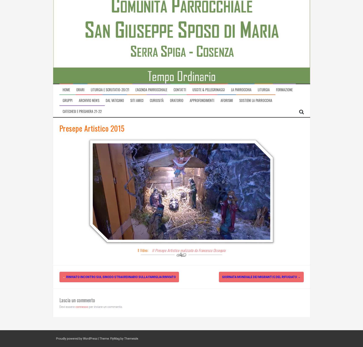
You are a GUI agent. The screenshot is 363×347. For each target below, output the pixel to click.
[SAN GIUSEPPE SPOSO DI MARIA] (122, 41)
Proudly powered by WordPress (77, 338)
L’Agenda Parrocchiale (151, 89)
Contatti (180, 89)
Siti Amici (136, 100)
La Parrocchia (241, 89)
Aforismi (227, 100)
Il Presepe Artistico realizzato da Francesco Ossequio (189, 250)
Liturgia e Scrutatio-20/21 (110, 89)
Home (66, 89)
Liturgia (264, 89)
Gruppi (67, 100)
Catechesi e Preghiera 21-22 (82, 111)
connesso (81, 307)
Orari (80, 89)
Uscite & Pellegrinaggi (208, 89)
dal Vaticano (115, 100)
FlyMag (115, 338)
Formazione (284, 89)
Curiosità (157, 100)
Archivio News (89, 100)
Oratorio (176, 100)
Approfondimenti (202, 100)
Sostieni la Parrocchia (255, 100)
